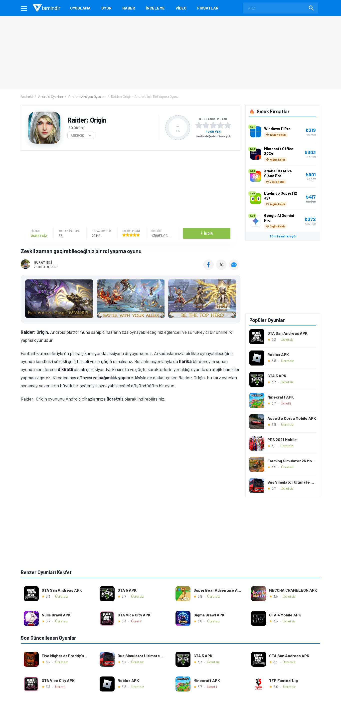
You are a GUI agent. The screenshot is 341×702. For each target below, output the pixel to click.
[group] (130, 300)
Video (180, 8)
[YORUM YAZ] (234, 268)
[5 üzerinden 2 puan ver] (205, 125)
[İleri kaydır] (234, 299)
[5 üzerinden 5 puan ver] (227, 125)
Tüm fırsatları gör (283, 236)
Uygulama (80, 8)
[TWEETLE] (222, 268)
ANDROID (77, 135)
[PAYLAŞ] (209, 268)
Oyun (106, 8)
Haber (128, 8)
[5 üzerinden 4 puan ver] (220, 125)
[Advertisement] (129, 189)
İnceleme (155, 8)
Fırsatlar (207, 8)
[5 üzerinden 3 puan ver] (213, 125)
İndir (206, 233)
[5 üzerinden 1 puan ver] (198, 125)
